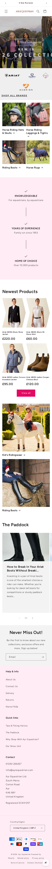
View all (26, 393)
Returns (10, 700)
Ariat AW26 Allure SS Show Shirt (35, 333)
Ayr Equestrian (24, 854)
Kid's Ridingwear (12, 454)
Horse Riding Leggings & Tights (37, 131)
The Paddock (12, 732)
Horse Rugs (33, 167)
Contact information (35, 863)
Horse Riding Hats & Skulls (13, 131)
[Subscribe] (42, 656)
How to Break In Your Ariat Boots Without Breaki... (25, 568)
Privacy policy (38, 858)
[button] (6, 11)
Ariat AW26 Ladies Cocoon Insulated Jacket (14, 378)
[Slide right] (32, 618)
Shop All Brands (14, 95)
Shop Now (26, 42)
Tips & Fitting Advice (16, 725)
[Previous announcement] (5, 3)
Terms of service (17, 863)
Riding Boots (9, 167)
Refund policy (23, 858)
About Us (11, 679)
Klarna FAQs (12, 706)
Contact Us (12, 686)
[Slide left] (19, 618)
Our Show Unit (13, 746)
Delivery (10, 693)
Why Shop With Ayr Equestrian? (22, 739)
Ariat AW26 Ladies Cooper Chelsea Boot (37, 378)
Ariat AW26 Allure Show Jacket (12, 333)
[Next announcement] (46, 3)
